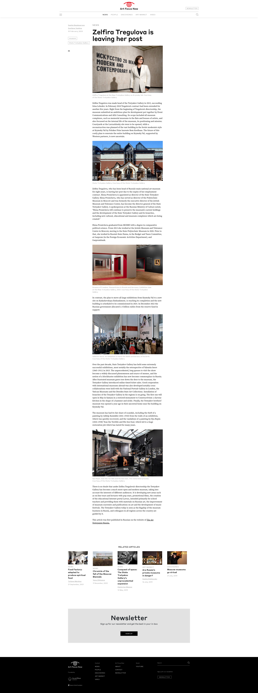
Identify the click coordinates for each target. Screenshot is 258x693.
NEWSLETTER (192, 8)
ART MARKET (141, 15)
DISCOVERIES (127, 15)
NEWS (105, 15)
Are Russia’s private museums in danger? (151, 573)
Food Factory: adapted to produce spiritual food (77, 573)
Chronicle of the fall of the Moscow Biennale (102, 574)
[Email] (69, 51)
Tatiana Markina (74, 581)
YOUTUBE (139, 666)
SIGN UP (129, 633)
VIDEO (152, 15)
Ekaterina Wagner (125, 587)
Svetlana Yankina (75, 28)
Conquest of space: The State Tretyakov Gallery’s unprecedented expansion (127, 576)
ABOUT (118, 666)
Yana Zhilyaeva (99, 580)
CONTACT (118, 670)
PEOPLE (114, 15)
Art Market (148, 567)
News (95, 25)
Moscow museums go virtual (176, 571)
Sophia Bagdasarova (76, 25)
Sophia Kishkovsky (149, 579)
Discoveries (173, 567)
